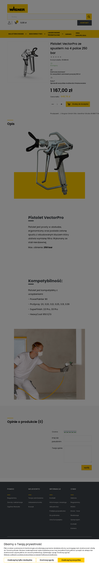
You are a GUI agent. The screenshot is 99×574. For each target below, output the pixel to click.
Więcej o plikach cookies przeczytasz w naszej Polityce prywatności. (30, 555)
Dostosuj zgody (47, 560)
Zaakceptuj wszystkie (71, 560)
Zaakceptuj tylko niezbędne (19, 560)
